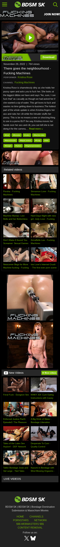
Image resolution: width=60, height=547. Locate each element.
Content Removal (30, 527)
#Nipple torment (25, 140)
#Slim (46, 140)
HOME (20, 516)
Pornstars (21, 520)
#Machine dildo (39, 135)
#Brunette (16, 135)
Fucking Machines (25, 82)
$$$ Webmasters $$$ (30, 524)
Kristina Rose (25, 77)
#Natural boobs (10, 140)
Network (40, 520)
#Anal (7, 135)
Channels (36, 516)
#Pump (37, 140)
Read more (35, 128)
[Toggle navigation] (4, 4)
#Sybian (18, 146)
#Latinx (27, 135)
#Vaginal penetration (32, 146)
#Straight (8, 146)
